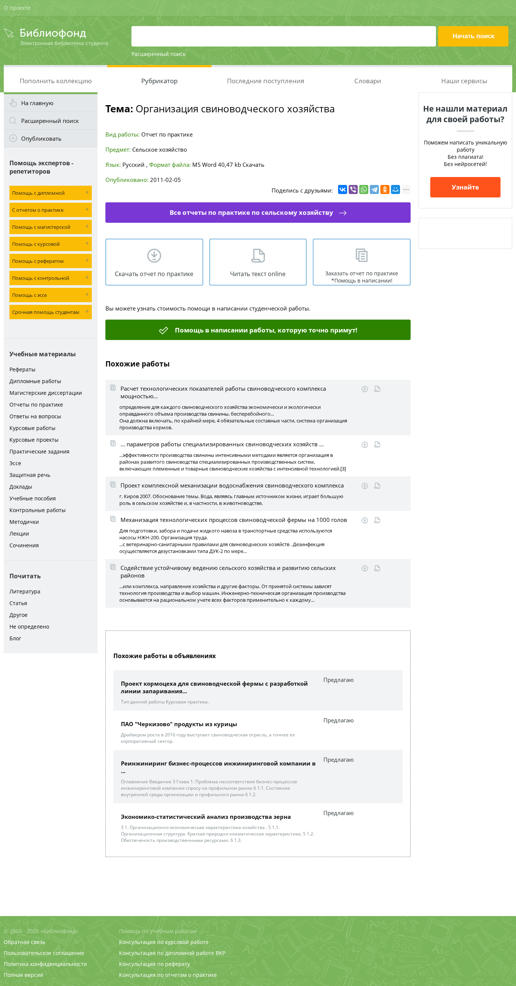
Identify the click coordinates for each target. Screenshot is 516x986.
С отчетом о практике (37, 210)
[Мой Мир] (395, 189)
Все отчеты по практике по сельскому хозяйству (251, 212)
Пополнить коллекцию (56, 80)
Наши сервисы (464, 80)
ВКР (221, 952)
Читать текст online (258, 274)
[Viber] (353, 189)
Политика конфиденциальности (45, 963)
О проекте (17, 7)
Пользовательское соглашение (44, 952)
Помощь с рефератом (38, 261)
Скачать (253, 164)
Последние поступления (265, 80)
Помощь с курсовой (36, 244)
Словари (367, 80)
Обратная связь (24, 942)
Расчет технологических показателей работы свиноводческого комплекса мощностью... (223, 392)
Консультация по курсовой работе (164, 942)
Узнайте (465, 187)
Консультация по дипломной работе (166, 952)
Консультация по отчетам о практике (168, 974)
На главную (37, 103)
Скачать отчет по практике (154, 274)
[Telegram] (374, 189)
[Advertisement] (50, 776)
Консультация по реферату (154, 963)
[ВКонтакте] (342, 189)
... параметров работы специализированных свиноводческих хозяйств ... (222, 444)
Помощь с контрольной (40, 278)
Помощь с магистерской (41, 227)
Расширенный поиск (158, 53)
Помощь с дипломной (38, 192)
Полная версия (23, 974)
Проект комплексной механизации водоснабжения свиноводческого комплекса (232, 485)
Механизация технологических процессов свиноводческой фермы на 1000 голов (234, 519)
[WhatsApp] (363, 189)
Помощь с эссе (29, 295)
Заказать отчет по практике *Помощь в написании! (361, 277)
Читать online (377, 389)
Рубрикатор (159, 80)
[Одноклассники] (384, 189)
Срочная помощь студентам (45, 312)
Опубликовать (41, 138)
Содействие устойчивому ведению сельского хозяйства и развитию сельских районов (228, 571)
